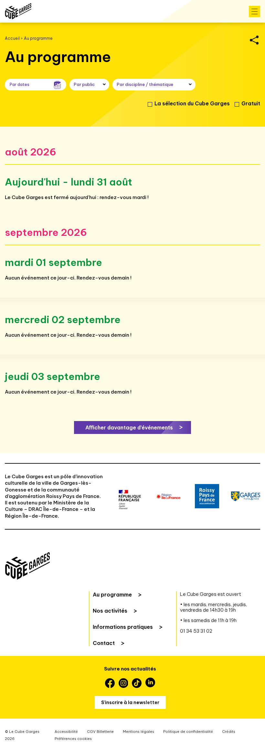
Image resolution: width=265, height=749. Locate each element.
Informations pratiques (123, 627)
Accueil (12, 38)
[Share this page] (254, 40)
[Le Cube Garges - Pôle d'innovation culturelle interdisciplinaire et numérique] (18, 11)
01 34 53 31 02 (196, 631)
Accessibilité (66, 731)
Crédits (228, 731)
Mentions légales (138, 731)
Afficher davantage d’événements (129, 427)
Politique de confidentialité (188, 731)
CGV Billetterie (100, 731)
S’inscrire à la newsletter (130, 702)
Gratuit (250, 103)
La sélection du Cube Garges (192, 103)
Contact (104, 643)
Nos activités (110, 610)
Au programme (112, 594)
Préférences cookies (73, 738)
